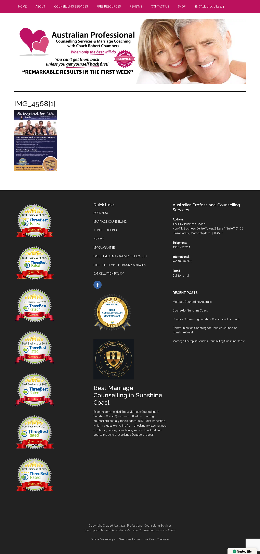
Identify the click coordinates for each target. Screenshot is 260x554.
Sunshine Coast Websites (153, 539)
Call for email (181, 275)
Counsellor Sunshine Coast (190, 310)
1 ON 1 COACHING (105, 230)
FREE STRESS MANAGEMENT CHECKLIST (120, 256)
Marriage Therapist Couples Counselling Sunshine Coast (209, 341)
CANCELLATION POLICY (108, 273)
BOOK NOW (100, 212)
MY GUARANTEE (104, 247)
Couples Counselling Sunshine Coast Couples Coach (206, 319)
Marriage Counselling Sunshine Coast (151, 530)
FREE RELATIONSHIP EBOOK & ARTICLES (119, 264)
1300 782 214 (181, 247)
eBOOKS (98, 238)
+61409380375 (182, 261)
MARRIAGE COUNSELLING (110, 221)
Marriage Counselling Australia (192, 301)
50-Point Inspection (152, 421)
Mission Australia (112, 530)
